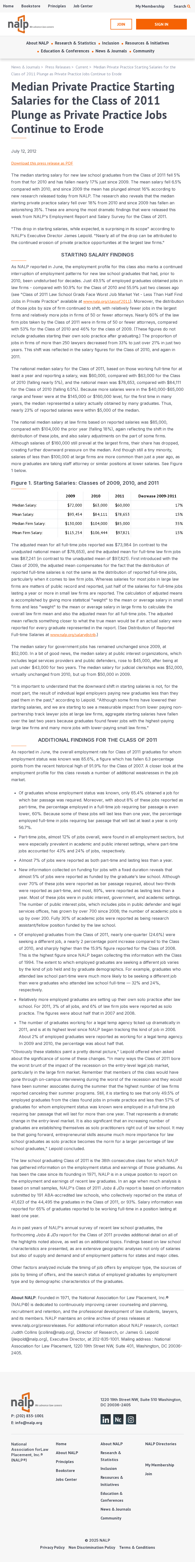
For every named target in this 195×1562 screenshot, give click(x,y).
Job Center (83, 5)
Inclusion (110, 43)
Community (143, 51)
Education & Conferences (65, 51)
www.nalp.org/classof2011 (106, 301)
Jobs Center (66, 1479)
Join (148, 1473)
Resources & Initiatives (147, 43)
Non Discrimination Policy (92, 1547)
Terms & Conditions (137, 1547)
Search (180, 6)
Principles (57, 5)
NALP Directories (160, 1443)
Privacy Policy (52, 1547)
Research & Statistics (75, 43)
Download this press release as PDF (42, 163)
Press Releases (58, 66)
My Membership (150, 6)
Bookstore (30, 5)
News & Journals (111, 51)
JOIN (121, 24)
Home (8, 5)
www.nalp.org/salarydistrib (73, 634)
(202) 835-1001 (30, 1415)
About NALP (37, 43)
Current (82, 66)
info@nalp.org (28, 1422)
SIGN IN (161, 24)
